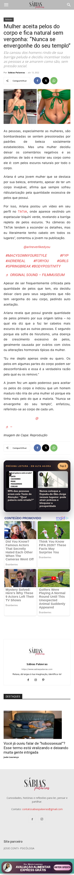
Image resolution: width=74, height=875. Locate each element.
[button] (6, 5)
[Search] (69, 5)
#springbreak (18, 266)
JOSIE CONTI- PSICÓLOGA (19, 848)
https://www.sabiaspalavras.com (37, 669)
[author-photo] (37, 659)
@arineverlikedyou (37, 247)
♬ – (9, 427)
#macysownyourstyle (26, 255)
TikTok (22, 211)
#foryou (41, 261)
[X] (45, 80)
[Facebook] (37, 80)
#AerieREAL (15, 261)
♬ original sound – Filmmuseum (35, 275)
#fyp (64, 255)
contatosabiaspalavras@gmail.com (42, 809)
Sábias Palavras (16, 72)
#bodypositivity (46, 266)
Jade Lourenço (11, 757)
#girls (62, 261)
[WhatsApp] (53, 80)
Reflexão (8, 19)
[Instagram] (37, 680)
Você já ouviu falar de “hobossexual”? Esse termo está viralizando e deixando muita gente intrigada (36, 747)
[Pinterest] (45, 680)
